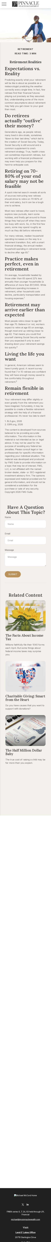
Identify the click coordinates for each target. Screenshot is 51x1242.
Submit (12, 574)
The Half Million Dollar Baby (23, 752)
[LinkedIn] (28, 1204)
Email (7, 533)
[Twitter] (23, 1204)
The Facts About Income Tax (24, 637)
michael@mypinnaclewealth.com (25, 1219)
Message (9, 550)
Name (8, 517)
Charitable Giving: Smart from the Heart (25, 698)
